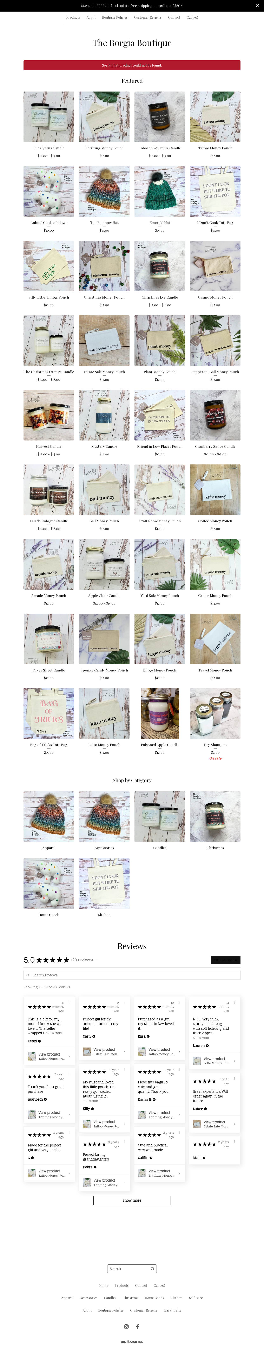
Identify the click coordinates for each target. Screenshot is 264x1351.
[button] (96, 959)
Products (73, 17)
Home (103, 1285)
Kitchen (176, 1298)
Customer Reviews (147, 17)
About (91, 17)
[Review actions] (69, 1002)
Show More (54, 1033)
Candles (110, 1298)
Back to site (172, 1310)
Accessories (88, 1298)
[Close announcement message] (257, 5)
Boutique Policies (114, 17)
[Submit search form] (152, 1268)
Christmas (130, 1298)
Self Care (196, 1298)
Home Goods (154, 1298)
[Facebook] (137, 1327)
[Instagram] (126, 1327)
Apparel (67, 1298)
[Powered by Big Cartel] (132, 1342)
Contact (174, 17)
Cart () (192, 17)
